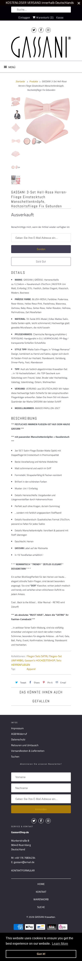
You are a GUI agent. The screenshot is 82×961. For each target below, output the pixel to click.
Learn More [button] (60, 943)
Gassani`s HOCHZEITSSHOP (40, 660)
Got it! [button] (41, 953)
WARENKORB (41, 899)
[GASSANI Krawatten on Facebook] (41, 29)
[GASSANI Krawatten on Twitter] (33, 29)
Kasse (59, 17)
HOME (41, 884)
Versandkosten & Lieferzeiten (27, 751)
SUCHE (41, 907)
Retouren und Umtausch (24, 745)
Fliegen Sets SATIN (37, 656)
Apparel (31, 669)
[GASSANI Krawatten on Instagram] (48, 29)
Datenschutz (18, 739)
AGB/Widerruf (19, 734)
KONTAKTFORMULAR (23, 870)
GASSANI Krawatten (45, 917)
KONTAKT (41, 892)
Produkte (33, 81)
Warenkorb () (44, 17)
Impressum (17, 728)
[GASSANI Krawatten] (41, 47)
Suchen (15, 756)
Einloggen (24, 17)
